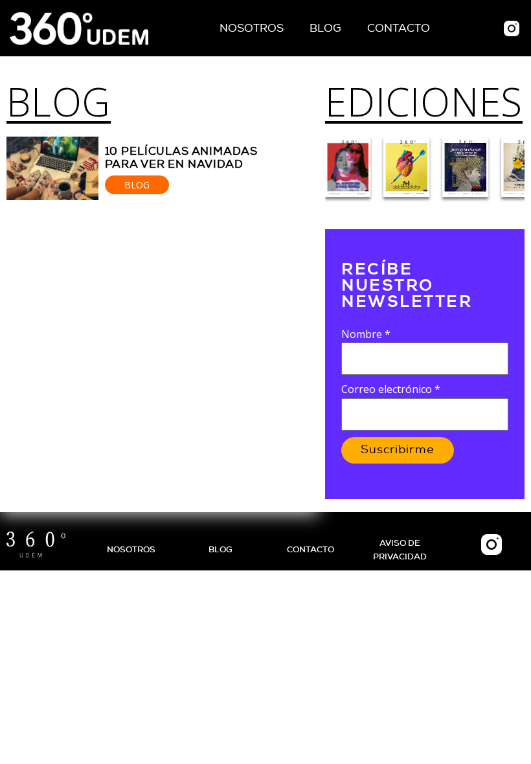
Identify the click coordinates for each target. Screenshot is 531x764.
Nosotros (252, 28)
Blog (325, 28)
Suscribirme (398, 450)
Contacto (398, 28)
